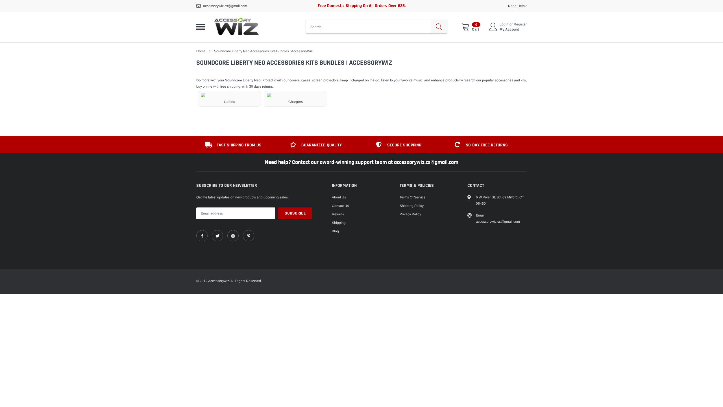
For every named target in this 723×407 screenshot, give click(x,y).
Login (504, 24)
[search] (439, 26)
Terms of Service (413, 197)
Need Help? (517, 6)
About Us (339, 197)
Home (201, 51)
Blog (335, 231)
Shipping (339, 223)
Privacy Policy (410, 214)
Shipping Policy (412, 206)
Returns (338, 214)
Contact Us (340, 206)
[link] (202, 235)
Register (520, 24)
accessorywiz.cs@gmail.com (225, 6)
